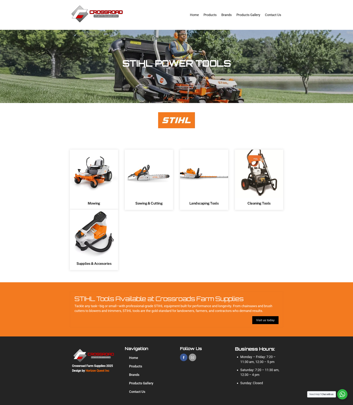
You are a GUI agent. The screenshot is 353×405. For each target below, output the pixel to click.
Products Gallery (248, 15)
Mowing (94, 203)
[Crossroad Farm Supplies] (97, 22)
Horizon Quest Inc (97, 370)
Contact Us (273, 15)
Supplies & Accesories (93, 263)
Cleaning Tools (258, 203)
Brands (226, 15)
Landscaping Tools (204, 203)
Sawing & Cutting (149, 203)
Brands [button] (134, 375)
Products (210, 15)
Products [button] (135, 366)
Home (194, 15)
